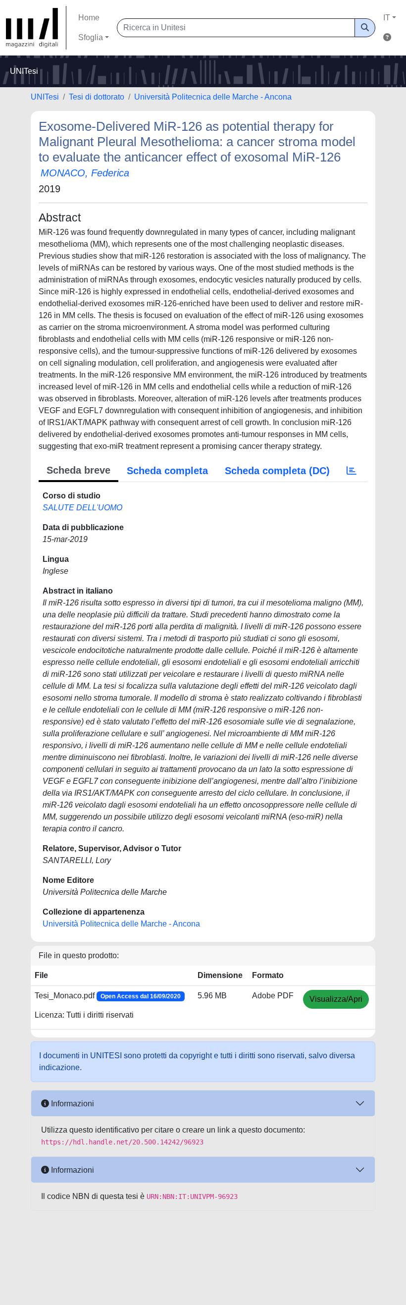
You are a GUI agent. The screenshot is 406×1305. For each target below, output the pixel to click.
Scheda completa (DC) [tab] (277, 470)
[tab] (351, 470)
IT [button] (386, 17)
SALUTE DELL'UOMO (82, 507)
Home (89, 17)
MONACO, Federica (85, 172)
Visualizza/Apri (335, 999)
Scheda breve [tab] (78, 470)
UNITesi (45, 97)
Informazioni (71, 1103)
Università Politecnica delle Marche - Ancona (213, 97)
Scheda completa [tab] (167, 470)
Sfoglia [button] (90, 37)
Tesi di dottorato (96, 97)
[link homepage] (36, 28)
